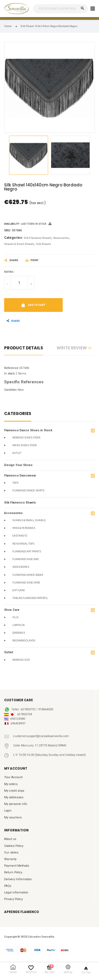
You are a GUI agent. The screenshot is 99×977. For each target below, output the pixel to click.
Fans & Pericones (23, 528)
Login (8, 810)
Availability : (12, 224)
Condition (10, 390)
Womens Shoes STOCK (26, 437)
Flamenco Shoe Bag (25, 559)
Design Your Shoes (18, 465)
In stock (9, 373)
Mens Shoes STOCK (24, 445)
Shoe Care (12, 610)
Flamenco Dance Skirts (28, 490)
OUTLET (16, 453)
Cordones (18, 632)
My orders (11, 784)
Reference (11, 368)
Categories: (13, 238)
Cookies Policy (13, 846)
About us (10, 839)
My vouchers (13, 817)
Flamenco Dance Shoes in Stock (28, 430)
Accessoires (20, 567)
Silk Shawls (43, 243)
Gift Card (18, 590)
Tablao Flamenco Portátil (30, 598)
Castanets (19, 535)
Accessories (13, 513)
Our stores (11, 852)
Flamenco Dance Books (27, 575)
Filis (15, 617)
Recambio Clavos (23, 640)
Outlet (8, 652)
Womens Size (21, 660)
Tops (15, 482)
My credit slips (14, 791)
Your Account (13, 777)
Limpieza (18, 625)
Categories (17, 414)
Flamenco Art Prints (26, 551)
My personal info (15, 804)
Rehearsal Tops (23, 543)
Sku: (7, 230)
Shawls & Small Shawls (29, 520)
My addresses (13, 797)
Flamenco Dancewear (20, 475)
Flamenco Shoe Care (26, 582)
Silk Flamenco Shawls (20, 502)
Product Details (23, 348)
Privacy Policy (13, 899)
